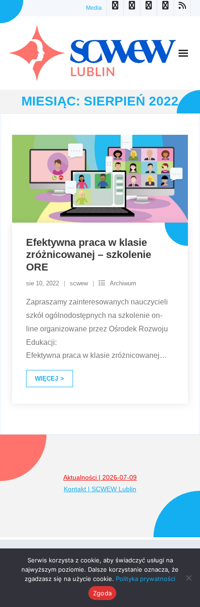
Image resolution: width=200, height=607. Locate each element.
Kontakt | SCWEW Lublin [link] (100, 489)
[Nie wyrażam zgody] (188, 577)
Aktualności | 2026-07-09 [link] (100, 477)
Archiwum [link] (123, 283)
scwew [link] (79, 283)
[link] (115, 8)
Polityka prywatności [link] (145, 578)
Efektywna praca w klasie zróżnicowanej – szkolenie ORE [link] (88, 255)
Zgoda (102, 593)
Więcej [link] (46, 378)
